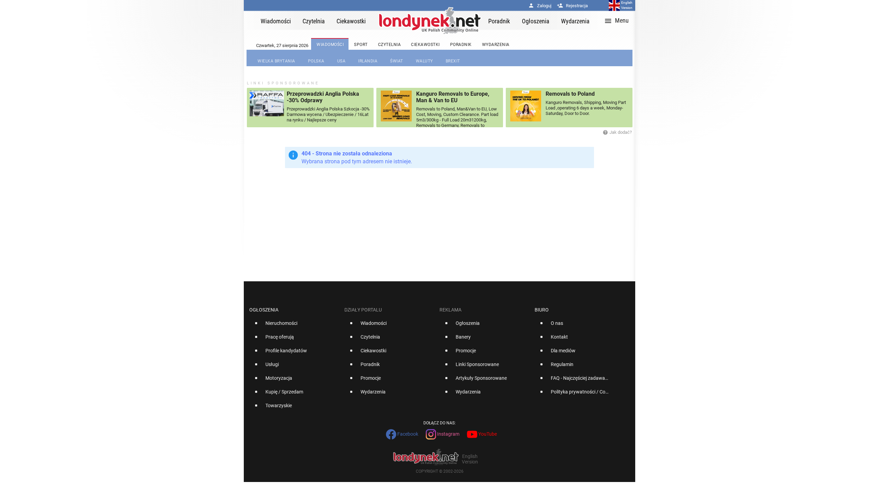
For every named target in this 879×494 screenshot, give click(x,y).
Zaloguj (539, 5)
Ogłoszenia (263, 310)
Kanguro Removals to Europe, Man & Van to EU (452, 97)
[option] (294, 326)
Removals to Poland (570, 94)
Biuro (542, 310)
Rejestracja (572, 5)
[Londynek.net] (429, 20)
